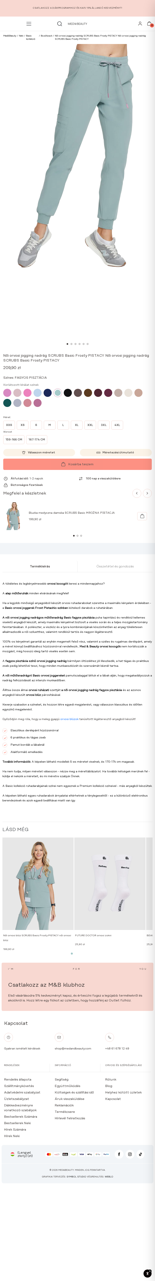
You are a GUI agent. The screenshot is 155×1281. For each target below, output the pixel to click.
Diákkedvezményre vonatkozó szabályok (20, 1108)
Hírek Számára (15, 1129)
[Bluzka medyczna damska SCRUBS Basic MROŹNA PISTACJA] (142, 516)
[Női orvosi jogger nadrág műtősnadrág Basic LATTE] (118, 393)
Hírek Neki (12, 1136)
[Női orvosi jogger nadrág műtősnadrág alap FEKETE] (68, 393)
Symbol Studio (76, 1177)
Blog (108, 1086)
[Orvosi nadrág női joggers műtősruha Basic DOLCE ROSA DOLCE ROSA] (27, 403)
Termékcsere (65, 1112)
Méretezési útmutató (118, 452)
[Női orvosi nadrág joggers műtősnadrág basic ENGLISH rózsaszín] (17, 393)
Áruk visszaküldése (69, 1099)
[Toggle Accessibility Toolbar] (147, 1273)
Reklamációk (64, 1105)
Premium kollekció (92, 786)
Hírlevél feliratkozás (70, 1118)
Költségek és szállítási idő (74, 1092)
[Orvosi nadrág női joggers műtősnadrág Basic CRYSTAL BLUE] (38, 393)
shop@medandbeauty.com (73, 1048)
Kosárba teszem (80, 464)
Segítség (61, 1079)
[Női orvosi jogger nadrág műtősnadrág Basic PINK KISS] (7, 393)
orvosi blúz (33, 695)
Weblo (109, 1177)
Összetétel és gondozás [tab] (115, 566)
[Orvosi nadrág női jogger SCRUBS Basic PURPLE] (38, 403)
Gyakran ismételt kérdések (22, 1048)
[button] (67, 344)
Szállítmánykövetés (19, 1086)
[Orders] (140, 24)
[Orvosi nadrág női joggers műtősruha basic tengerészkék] (48, 393)
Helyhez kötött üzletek (123, 1092)
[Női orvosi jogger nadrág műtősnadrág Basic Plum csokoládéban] (98, 393)
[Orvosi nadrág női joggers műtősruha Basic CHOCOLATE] (78, 393)
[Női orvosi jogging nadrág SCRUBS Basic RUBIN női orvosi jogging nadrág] (108, 393)
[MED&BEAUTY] (77, 24)
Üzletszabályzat (16, 1099)
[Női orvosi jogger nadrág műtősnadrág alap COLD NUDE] (128, 393)
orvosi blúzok (69, 719)
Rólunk (110, 1079)
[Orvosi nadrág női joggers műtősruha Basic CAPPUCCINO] (138, 393)
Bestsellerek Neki (17, 1123)
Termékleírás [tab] (40, 566)
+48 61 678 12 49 (117, 1048)
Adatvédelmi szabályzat (22, 1092)
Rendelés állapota (17, 1079)
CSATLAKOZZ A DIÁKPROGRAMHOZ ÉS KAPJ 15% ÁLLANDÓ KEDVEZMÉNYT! (77, 8)
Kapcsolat (113, 1099)
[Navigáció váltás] (29, 24)
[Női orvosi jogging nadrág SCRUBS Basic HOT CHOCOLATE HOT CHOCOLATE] (88, 393)
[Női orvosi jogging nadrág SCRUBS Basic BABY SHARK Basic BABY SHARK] (17, 403)
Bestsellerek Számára (20, 1117)
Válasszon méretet (41, 452)
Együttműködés (67, 1086)
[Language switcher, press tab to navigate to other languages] (12, 1154)
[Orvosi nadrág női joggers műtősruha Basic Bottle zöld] (7, 403)
